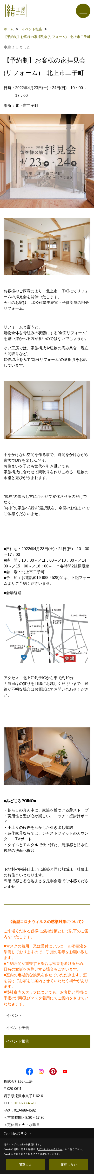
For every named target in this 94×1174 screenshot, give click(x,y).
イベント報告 (17, 1041)
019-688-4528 (24, 1103)
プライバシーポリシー (50, 1149)
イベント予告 (17, 1028)
